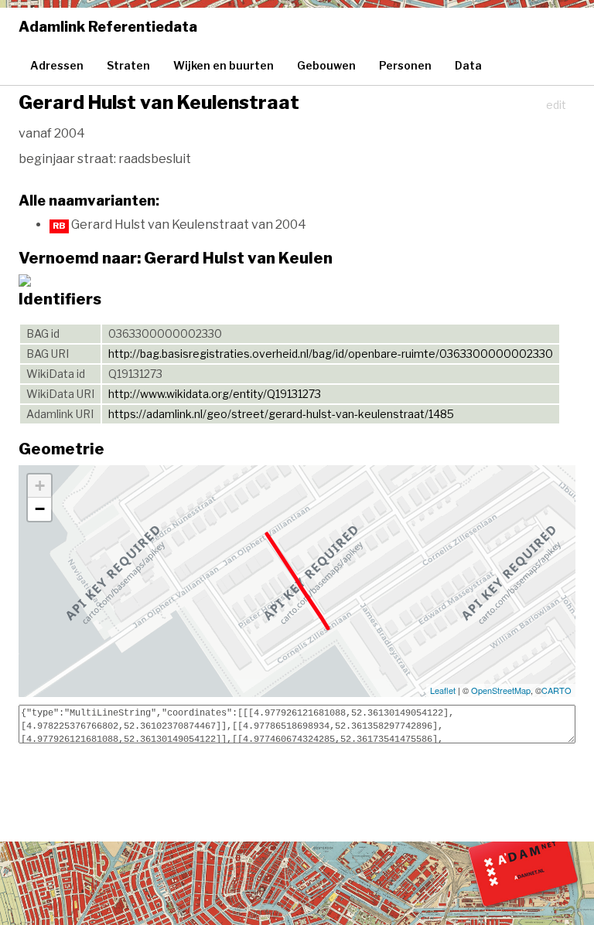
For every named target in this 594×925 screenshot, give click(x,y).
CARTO (556, 690)
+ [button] (40, 485)
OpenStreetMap (501, 690)
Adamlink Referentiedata (108, 27)
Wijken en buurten (223, 65)
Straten (128, 65)
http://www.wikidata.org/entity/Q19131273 (214, 393)
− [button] (40, 509)
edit (556, 104)
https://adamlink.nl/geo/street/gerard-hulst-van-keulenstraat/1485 (281, 413)
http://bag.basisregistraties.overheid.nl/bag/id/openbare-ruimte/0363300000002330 (330, 353)
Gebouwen (326, 65)
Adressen (57, 65)
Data (468, 65)
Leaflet (443, 690)
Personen (405, 65)
